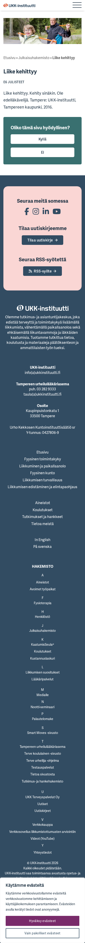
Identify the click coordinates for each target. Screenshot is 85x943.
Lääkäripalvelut (42, 679)
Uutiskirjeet (42, 810)
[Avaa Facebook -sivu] (26, 211)
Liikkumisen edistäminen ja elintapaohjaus (42, 486)
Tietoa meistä (42, 523)
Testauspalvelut (42, 767)
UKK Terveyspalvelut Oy (42, 797)
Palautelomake (42, 719)
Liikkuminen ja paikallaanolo (42, 466)
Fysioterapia (42, 603)
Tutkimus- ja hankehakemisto (42, 781)
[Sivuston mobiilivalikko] (77, 5)
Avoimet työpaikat (43, 589)
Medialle (42, 695)
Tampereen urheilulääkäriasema (43, 746)
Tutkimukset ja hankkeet (42, 516)
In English (42, 539)
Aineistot (42, 502)
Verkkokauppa (42, 824)
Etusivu (9, 57)
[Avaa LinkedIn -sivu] (46, 211)
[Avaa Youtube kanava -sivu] (57, 211)
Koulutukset (43, 509)
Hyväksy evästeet (42, 921)
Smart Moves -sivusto (42, 733)
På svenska (42, 546)
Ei (42, 152)
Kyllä (43, 139)
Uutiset (42, 804)
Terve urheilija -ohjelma (42, 760)
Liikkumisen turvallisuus (42, 479)
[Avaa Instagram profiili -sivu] (36, 211)
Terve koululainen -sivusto (42, 753)
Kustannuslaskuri (42, 658)
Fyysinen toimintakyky (42, 458)
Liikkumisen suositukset (43, 672)
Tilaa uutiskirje (40, 240)
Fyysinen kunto (42, 472)
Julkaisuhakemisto (33, 57)
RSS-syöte (43, 271)
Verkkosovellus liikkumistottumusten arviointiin (42, 831)
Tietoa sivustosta (42, 774)
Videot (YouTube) (42, 838)
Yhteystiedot (43, 852)
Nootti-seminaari (42, 707)
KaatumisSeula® (42, 644)
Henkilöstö (42, 616)
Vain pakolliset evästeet (42, 933)
